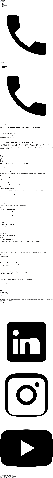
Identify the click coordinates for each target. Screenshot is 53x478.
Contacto (13, 314)
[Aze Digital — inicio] (2, 1)
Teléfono (1, 290)
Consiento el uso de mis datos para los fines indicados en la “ (15, 296)
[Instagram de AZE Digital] (26, 421)
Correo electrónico (3, 288)
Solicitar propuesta (3, 8)
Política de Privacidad (25, 296)
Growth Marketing (4, 5)
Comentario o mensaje (3, 292)
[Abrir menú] (3, 62)
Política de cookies (11, 477)
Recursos (3, 6)
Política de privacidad (3, 477)
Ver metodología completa (4, 168)
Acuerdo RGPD (2, 295)
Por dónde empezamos (4, 270)
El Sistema (1, 314)
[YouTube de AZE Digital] (26, 474)
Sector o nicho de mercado (4, 286)
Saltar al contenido (3, 0)
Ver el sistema (12, 131)
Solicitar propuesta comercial (5, 131)
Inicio (2, 3)
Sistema (3, 4)
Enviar (1, 301)
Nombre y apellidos (3, 284)
